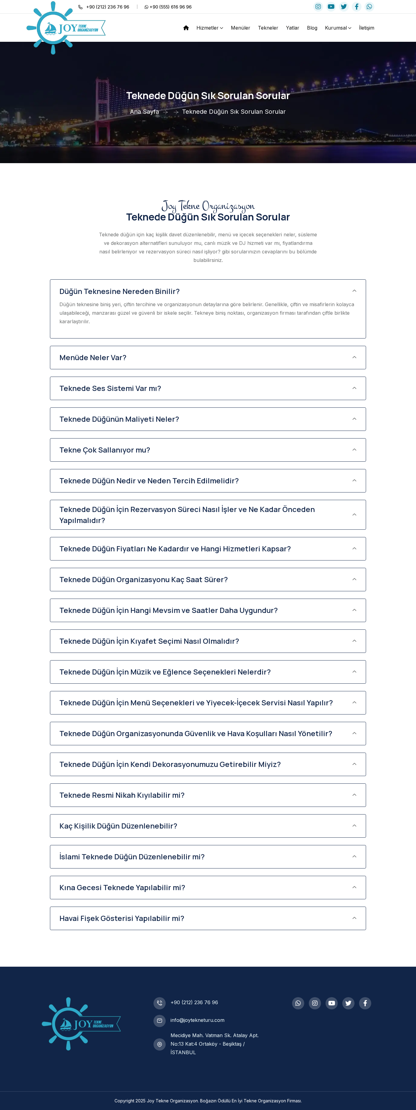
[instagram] (318, 7)
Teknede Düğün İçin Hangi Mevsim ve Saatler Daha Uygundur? (168, 610)
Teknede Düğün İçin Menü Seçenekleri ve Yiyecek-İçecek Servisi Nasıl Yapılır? (196, 702)
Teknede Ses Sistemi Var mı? (110, 388)
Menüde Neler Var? (92, 357)
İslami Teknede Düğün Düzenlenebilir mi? (132, 856)
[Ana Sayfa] (186, 27)
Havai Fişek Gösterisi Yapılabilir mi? (121, 918)
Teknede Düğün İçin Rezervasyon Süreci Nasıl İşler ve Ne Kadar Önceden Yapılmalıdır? (187, 514)
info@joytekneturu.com (197, 1020)
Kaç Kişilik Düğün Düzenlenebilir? (118, 826)
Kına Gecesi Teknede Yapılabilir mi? (122, 887)
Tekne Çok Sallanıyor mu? (104, 450)
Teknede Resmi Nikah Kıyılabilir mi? (122, 795)
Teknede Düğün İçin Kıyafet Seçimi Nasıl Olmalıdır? (149, 641)
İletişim (366, 28)
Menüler (240, 28)
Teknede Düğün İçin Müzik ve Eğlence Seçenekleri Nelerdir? (165, 672)
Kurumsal (336, 28)
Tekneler (268, 28)
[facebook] (356, 7)
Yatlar (292, 28)
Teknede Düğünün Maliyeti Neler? (119, 419)
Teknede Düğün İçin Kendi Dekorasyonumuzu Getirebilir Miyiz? (170, 764)
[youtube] (331, 7)
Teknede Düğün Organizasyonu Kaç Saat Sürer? (143, 579)
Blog (312, 28)
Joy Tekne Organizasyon (172, 1100)
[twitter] (344, 7)
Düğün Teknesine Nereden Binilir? (119, 291)
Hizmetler (207, 28)
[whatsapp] (369, 7)
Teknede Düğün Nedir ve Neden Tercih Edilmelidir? (149, 480)
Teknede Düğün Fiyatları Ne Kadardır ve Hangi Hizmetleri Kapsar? (175, 548)
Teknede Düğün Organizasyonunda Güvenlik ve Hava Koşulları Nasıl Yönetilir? (195, 733)
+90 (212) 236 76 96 (194, 1002)
